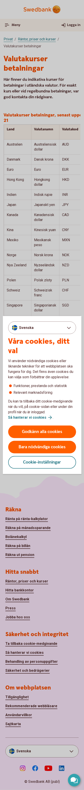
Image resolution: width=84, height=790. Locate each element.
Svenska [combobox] (26, 327)
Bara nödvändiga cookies (42, 447)
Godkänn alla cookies (42, 432)
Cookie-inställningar (42, 462)
